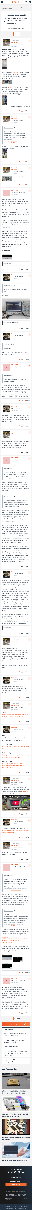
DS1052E (26, 792)
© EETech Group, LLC (11, 1208)
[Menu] (2, 2)
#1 (29, 40)
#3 (29, 168)
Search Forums (12, 28)
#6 (29, 334)
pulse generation (11, 23)
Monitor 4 (16, 72)
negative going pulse (19, 20)
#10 (29, 458)
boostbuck (14, 275)
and (11, 322)
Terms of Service (15, 1206)
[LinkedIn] (15, 1172)
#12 (29, 639)
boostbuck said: (8, 375)
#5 (29, 275)
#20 (29, 979)
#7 (29, 365)
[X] (12, 1172)
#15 (29, 727)
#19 (29, 865)
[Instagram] (19, 1172)
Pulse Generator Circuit (11, 1046)
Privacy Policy (7, 1206)
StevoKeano (11, 18)
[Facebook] (8, 1172)
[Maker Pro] (8, 1198)
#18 (29, 843)
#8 (29, 407)
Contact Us (16, 1184)
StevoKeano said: (8, 128)
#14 (29, 704)
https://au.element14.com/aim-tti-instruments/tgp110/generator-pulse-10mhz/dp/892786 (13, 766)
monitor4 (9, 20)
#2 (29, 117)
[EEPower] (22, 1195)
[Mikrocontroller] (20, 1198)
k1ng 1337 (14, 190)
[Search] (26, 2)
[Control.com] (11, 1195)
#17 (29, 820)
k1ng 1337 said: (8, 344)
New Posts (21, 28)
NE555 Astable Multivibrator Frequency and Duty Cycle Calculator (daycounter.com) (14, 940)
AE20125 (10, 87)
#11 (29, 572)
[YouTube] (23, 1172)
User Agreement (24, 1206)
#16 (29, 778)
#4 (29, 191)
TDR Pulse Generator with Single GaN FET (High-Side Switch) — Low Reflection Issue (15, 1053)
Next (18, 33)
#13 (29, 678)
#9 (29, 432)
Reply (28, 111)
